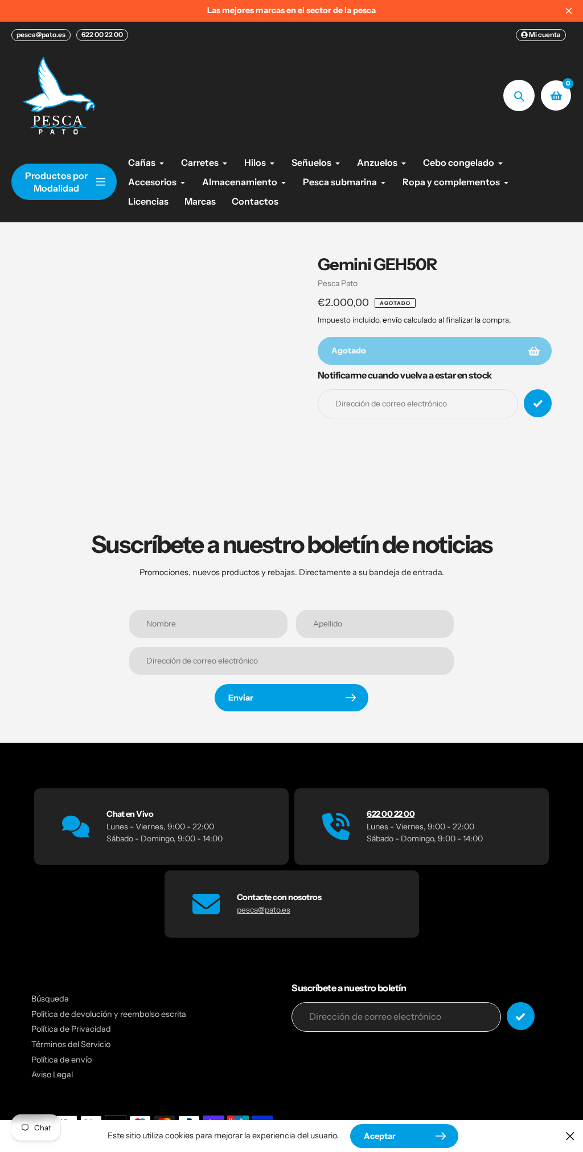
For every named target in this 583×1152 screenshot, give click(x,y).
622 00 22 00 (102, 34)
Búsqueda (50, 999)
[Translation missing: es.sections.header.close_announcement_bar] (568, 11)
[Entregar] (521, 1016)
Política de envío (61, 1060)
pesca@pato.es (41, 34)
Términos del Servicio (70, 1044)
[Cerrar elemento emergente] (570, 1136)
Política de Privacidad (71, 1029)
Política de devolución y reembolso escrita (108, 1014)
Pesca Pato (338, 283)
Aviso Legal (52, 1074)
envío (393, 319)
